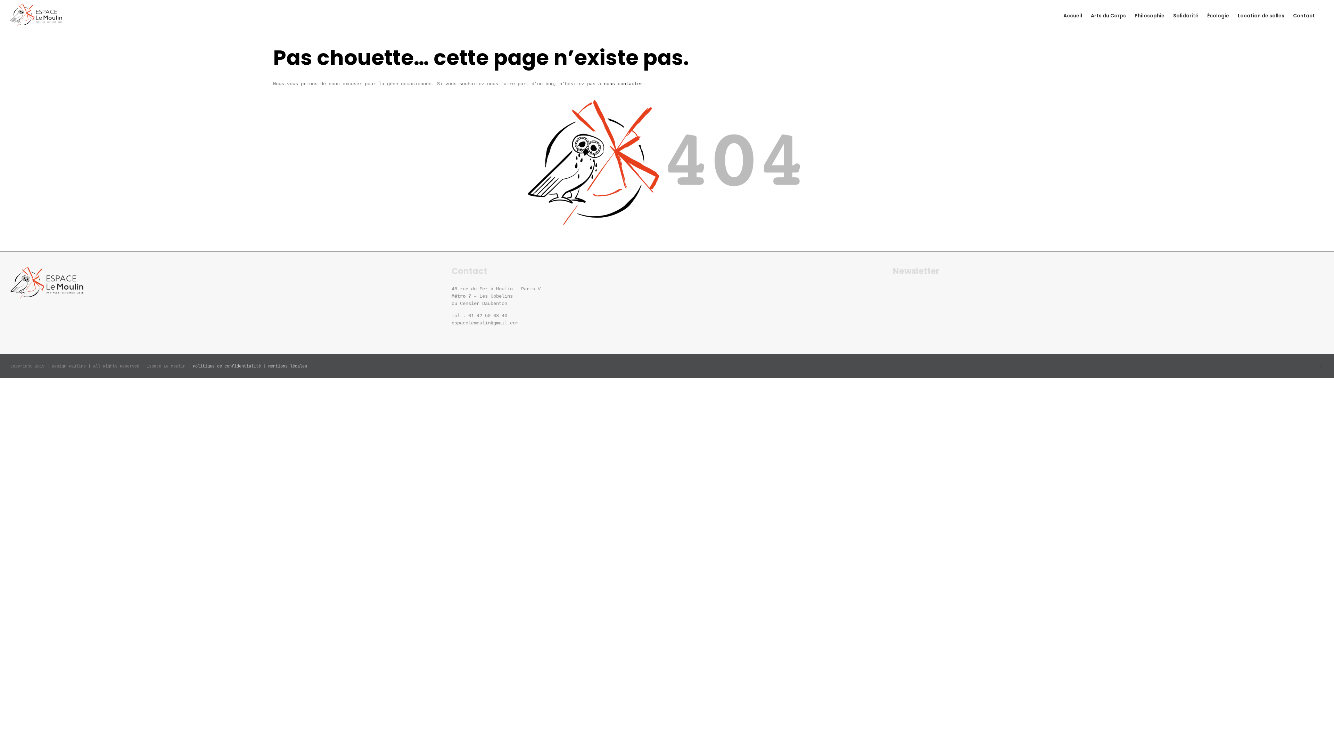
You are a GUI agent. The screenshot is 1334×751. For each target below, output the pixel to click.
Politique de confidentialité (227, 366)
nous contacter (623, 84)
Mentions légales (287, 366)
